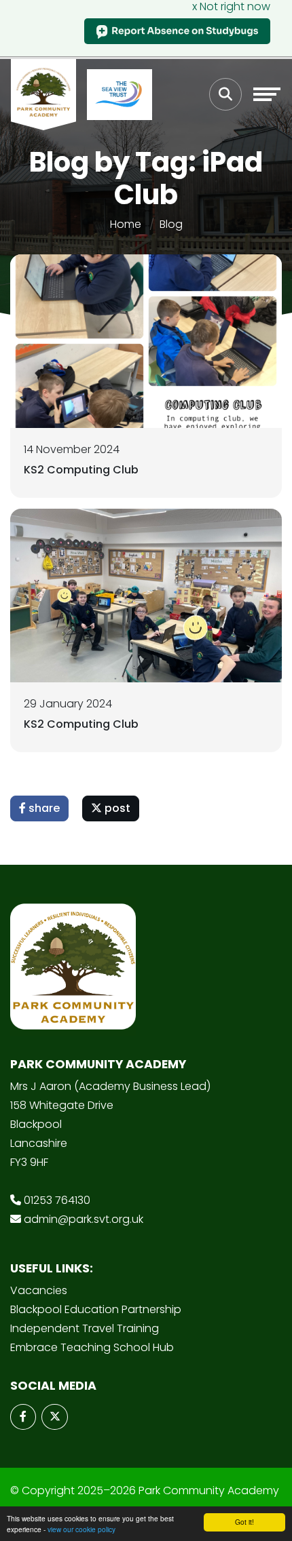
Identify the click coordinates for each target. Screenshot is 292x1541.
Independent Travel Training (84, 1328)
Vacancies (38, 1290)
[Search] (225, 94)
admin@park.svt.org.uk (83, 1219)
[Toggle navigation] (267, 94)
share (43, 808)
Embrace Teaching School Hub (92, 1347)
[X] (54, 1417)
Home (125, 224)
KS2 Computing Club (81, 469)
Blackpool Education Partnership (95, 1309)
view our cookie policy (81, 1529)
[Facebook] (23, 1417)
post (116, 808)
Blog (171, 224)
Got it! (244, 1522)
